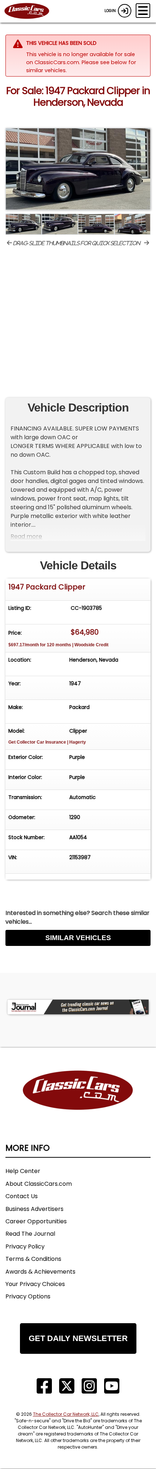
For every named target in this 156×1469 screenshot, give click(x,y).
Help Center (22, 1171)
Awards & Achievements (40, 1271)
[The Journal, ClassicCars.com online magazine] (78, 1007)
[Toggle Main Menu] (143, 10)
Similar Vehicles (78, 938)
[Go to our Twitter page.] (66, 1386)
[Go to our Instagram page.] (89, 1386)
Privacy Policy (25, 1246)
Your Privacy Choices (35, 1284)
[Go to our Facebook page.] (44, 1386)
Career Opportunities (36, 1221)
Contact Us (21, 1196)
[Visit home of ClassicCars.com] (78, 1101)
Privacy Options (27, 1296)
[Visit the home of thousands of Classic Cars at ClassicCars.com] (31, 11)
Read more (26, 536)
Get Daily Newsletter (78, 1338)
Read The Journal (30, 1234)
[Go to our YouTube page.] (111, 1386)
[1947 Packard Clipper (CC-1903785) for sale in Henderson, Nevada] (78, 169)
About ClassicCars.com (38, 1184)
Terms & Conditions (33, 1259)
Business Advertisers (34, 1209)
